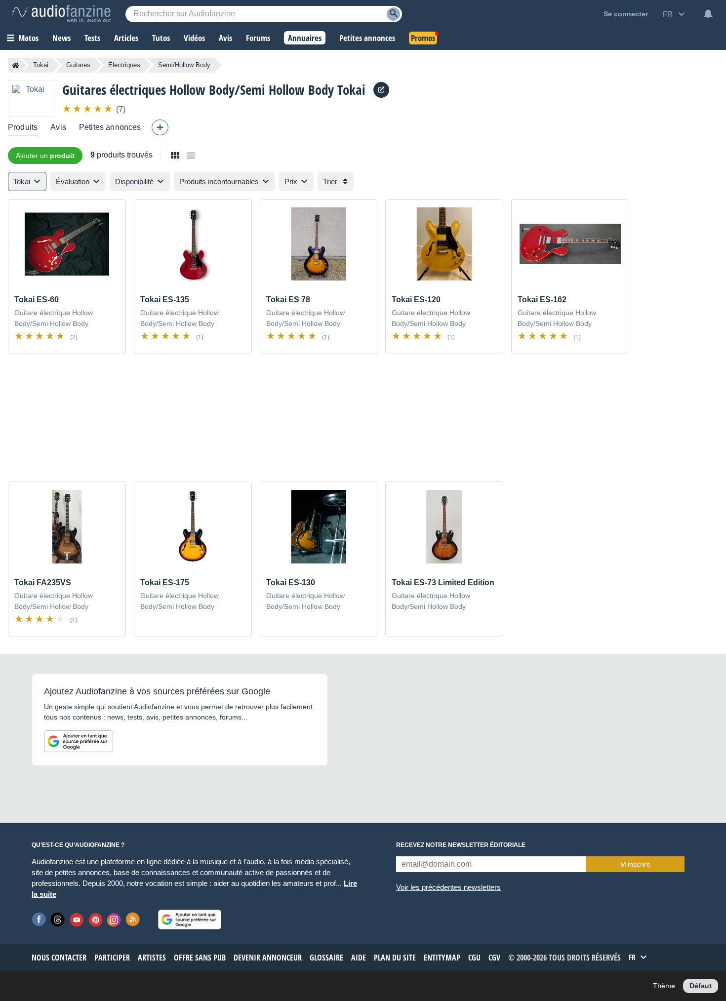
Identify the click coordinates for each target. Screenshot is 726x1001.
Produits (23, 127)
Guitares (78, 65)
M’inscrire (635, 864)
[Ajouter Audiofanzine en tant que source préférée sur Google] (78, 741)
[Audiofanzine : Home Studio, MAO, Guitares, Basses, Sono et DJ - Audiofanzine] (61, 14)
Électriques (124, 65)
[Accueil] (15, 65)
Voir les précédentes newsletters (448, 887)
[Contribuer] (160, 127)
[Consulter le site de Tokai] (381, 90)
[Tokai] (31, 98)
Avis (58, 127)
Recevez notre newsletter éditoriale (460, 844)
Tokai (40, 65)
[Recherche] (393, 14)
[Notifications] (708, 14)
